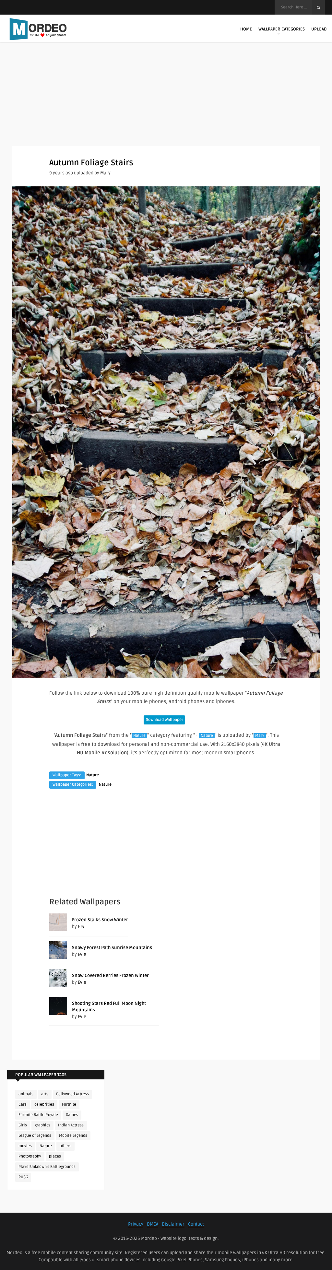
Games (72, 1114)
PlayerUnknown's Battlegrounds (47, 1166)
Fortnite (69, 1104)
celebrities (44, 1104)
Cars (22, 1104)
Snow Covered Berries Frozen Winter (110, 975)
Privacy (135, 1224)
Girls (22, 1125)
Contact (196, 1224)
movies (25, 1146)
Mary (105, 173)
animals (25, 1094)
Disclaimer (173, 1224)
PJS (81, 926)
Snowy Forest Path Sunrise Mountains (112, 947)
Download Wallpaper (164, 719)
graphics (42, 1125)
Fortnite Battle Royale (38, 1114)
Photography (29, 1156)
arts (44, 1094)
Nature (139, 735)
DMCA (152, 1224)
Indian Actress (71, 1125)
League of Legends (34, 1135)
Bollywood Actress (72, 1094)
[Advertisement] (166, 100)
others (65, 1146)
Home (246, 29)
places (55, 1156)
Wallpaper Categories (281, 29)
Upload (318, 29)
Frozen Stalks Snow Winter (100, 920)
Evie (82, 954)
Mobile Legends (73, 1135)
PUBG (23, 1177)
